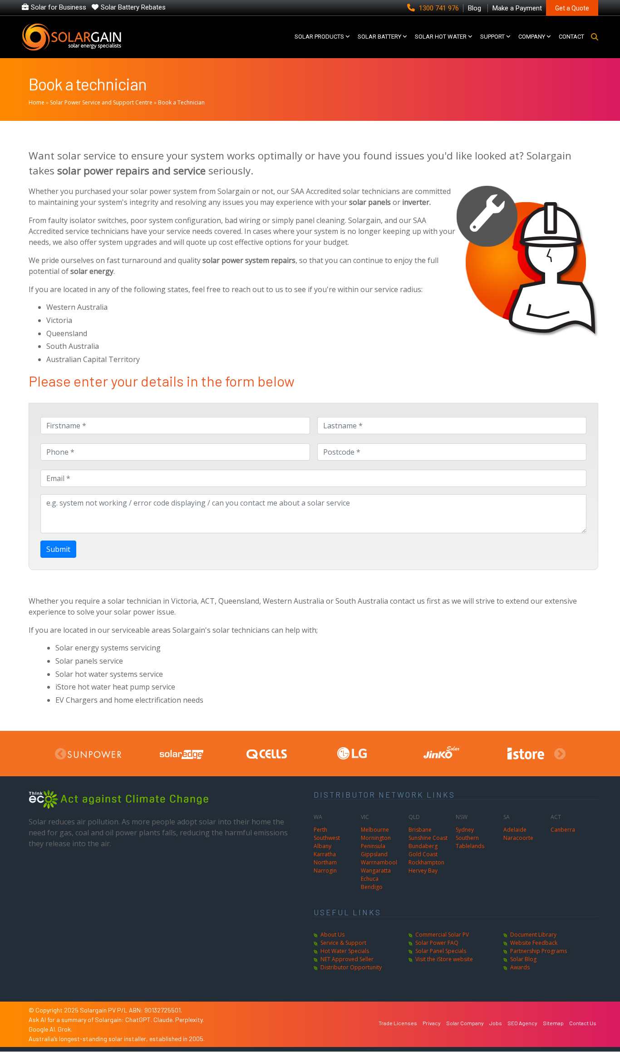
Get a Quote (572, 8)
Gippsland (374, 854)
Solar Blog (523, 959)
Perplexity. (189, 1019)
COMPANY (531, 36)
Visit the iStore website (444, 959)
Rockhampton (426, 862)
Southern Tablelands (470, 842)
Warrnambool (379, 862)
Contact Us (582, 1023)
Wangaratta (376, 870)
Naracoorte (518, 838)
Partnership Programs (538, 951)
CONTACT (571, 36)
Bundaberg (423, 846)
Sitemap (553, 1023)
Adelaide (515, 830)
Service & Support (343, 943)
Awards (520, 967)
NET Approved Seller (347, 959)
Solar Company (465, 1023)
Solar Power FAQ (436, 943)
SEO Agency (522, 1023)
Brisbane (420, 830)
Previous (60, 754)
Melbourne (375, 830)
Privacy (432, 1023)
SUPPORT (492, 36)
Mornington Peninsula (376, 842)
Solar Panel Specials (440, 951)
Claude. (164, 1019)
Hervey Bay (423, 870)
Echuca (370, 879)
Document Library (533, 934)
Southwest (327, 838)
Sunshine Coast (428, 838)
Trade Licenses (398, 1023)
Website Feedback (533, 943)
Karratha (325, 854)
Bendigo (372, 887)
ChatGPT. (139, 1019)
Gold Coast (423, 854)
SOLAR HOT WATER (441, 36)
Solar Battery (379, 36)
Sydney (465, 830)
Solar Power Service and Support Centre (101, 102)
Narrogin (325, 870)
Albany (322, 846)
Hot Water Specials (344, 951)
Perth (320, 830)
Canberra (563, 830)
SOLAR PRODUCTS (319, 36)
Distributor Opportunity (351, 967)
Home (36, 102)
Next (560, 754)
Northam (325, 862)
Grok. (65, 1029)
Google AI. (43, 1029)
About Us (332, 934)
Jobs (495, 1023)
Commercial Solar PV (442, 934)
